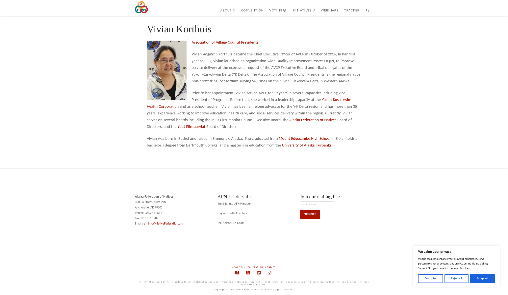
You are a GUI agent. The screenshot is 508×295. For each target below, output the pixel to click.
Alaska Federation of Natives (312, 120)
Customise (430, 278)
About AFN (238, 267)
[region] (456, 266)
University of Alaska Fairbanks (306, 146)
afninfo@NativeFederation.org (163, 223)
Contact (270, 267)
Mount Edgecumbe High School (304, 139)
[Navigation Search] (367, 8)
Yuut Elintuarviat (191, 127)
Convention (255, 267)
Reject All (456, 278)
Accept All (482, 278)
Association (202, 43)
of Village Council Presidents (235, 43)
